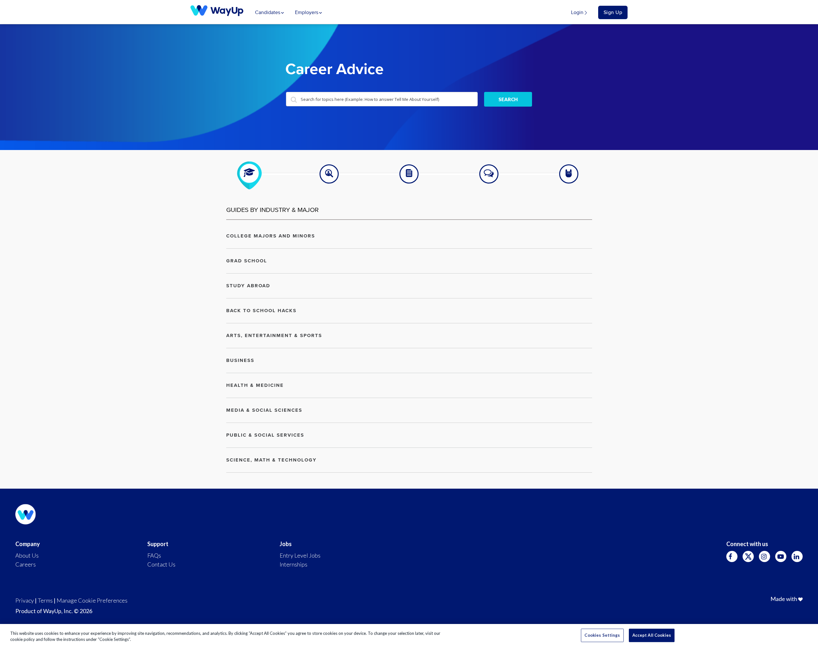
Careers (25, 564)
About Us (27, 555)
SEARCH (508, 99)
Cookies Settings (602, 635)
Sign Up (613, 12)
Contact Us (161, 564)
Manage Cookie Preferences (92, 600)
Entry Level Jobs (300, 555)
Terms (45, 600)
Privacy (24, 600)
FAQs (154, 555)
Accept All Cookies (651, 635)
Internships (293, 564)
